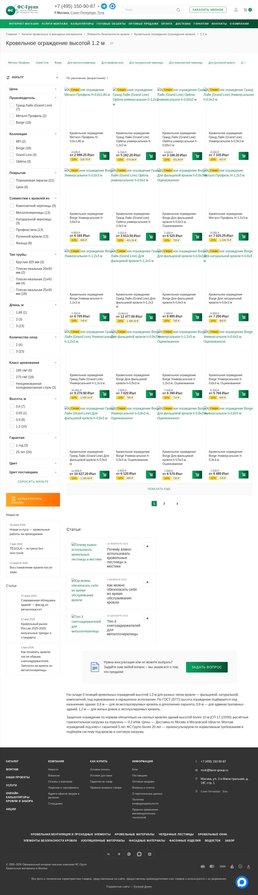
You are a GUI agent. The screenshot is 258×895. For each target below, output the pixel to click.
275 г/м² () (25, 377)
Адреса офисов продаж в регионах (63, 795)
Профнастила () (29, 230)
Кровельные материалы (134, 834)
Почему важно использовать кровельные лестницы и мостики (119, 557)
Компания (56, 761)
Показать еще (159, 488)
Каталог (12, 761)
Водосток (213, 840)
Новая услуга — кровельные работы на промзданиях (30, 532)
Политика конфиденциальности (145, 801)
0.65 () (21, 413)
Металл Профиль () (31, 116)
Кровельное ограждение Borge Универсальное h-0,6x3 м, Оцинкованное (225, 379)
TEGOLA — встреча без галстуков (26, 551)
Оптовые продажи (143, 23)
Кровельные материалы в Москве (26, 868)
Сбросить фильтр (33, 481)
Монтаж (12, 769)
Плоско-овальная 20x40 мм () (34, 270)
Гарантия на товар (101, 781)
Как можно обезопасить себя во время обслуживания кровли (122, 593)
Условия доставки (101, 775)
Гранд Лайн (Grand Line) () (34, 107)
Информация (142, 761)
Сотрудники (55, 803)
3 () (20, 326)
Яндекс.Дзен (149, 854)
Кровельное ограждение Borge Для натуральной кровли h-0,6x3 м (225, 298)
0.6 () (20, 406)
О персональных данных (147, 793)
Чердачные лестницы (176, 834)
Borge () (23, 122)
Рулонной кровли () (32, 236)
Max (139, 854)
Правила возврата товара (105, 787)
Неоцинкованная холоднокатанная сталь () (36, 385)
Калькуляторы (82, 23)
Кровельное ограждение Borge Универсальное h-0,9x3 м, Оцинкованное (133, 455)
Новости (12, 515)
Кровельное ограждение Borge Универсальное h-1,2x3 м (86, 298)
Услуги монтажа (55, 23)
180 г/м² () (24, 370)
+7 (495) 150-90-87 (74, 6)
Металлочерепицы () (33, 212)
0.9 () (20, 419)
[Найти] (178, 9)
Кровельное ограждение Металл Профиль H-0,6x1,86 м (86, 137)
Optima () (23, 161)
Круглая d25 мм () (30, 262)
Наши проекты (18, 777)
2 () (19, 319)
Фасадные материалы (147, 840)
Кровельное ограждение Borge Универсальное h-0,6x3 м (86, 217)
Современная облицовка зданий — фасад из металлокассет (38, 605)
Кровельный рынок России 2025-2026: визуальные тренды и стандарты (36, 630)
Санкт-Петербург (83, 13)
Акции (11, 809)
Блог (135, 769)
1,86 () (21, 312)
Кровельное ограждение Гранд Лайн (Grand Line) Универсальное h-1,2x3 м (87, 379)
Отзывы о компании (60, 781)
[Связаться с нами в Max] (240, 880)
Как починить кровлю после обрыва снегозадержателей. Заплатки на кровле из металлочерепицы (36, 661)
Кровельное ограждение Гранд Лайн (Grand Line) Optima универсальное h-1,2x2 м (133, 139)
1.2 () (21, 426)
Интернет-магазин (24, 23)
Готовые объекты (111, 23)
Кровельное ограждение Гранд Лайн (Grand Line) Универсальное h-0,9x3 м (226, 137)
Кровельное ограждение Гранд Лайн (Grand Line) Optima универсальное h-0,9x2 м (133, 219)
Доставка (183, 23)
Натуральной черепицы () (33, 221)
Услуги (11, 785)
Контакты (219, 23)
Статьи (11, 585)
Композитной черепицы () (36, 206)
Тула (100, 13)
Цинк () (22, 187)
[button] (208, 10)
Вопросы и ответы (143, 787)
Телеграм (118, 854)
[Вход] (236, 9)
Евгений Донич (143, 886)
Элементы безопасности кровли (50, 840)
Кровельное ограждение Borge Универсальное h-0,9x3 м (225, 455)
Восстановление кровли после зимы (31, 570)
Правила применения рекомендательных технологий (145, 813)
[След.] (177, 503)
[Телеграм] (104, 6)
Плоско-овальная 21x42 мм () (34, 281)
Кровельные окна (212, 834)
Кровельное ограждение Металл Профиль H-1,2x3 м (228, 215)
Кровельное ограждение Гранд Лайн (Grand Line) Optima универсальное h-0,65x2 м (180, 139)
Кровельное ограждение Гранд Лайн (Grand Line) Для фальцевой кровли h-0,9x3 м (89, 457)
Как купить (99, 761)
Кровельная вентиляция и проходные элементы (71, 834)
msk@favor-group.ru (214, 770)
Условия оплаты (100, 769)
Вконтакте (108, 854)
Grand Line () (26, 154)
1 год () (22, 445)
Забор (230, 840)
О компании (239, 23)
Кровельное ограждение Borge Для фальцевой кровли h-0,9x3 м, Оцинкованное (179, 457)
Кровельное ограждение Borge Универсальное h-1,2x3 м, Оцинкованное (179, 379)
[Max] (112, 6)
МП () (21, 141)
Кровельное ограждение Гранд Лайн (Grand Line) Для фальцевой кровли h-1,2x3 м (135, 300)
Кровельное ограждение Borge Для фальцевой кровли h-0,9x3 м (133, 379)
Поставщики (139, 775)
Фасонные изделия (185, 840)
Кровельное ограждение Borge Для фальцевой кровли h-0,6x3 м (179, 298)
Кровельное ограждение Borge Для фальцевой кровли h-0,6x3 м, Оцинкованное (179, 219)
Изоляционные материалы (103, 840)
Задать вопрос (206, 667)
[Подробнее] (147, 546)
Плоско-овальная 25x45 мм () (34, 291)
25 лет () (24, 452)
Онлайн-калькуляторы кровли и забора (19, 797)
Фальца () (24, 243)
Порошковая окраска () (35, 180)
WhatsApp (129, 854)
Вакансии (54, 775)
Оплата (167, 23)
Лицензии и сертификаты (63, 787)
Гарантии (201, 23)
